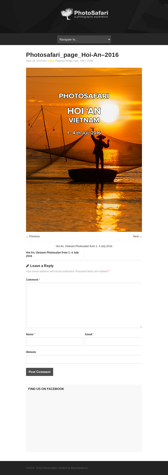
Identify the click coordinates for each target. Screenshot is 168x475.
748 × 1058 (86, 60)
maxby (51, 60)
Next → (137, 236)
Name (30, 334)
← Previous (33, 236)
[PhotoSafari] (84, 19)
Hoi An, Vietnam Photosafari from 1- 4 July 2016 (84, 246)
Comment (33, 279)
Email (89, 334)
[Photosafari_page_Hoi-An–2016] (84, 230)
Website (31, 352)
